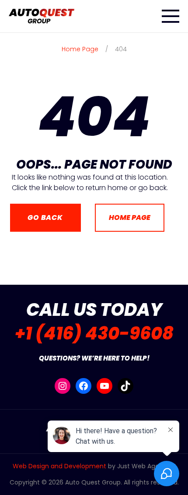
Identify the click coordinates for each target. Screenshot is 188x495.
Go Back (45, 217)
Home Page (129, 217)
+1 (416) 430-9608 (94, 333)
